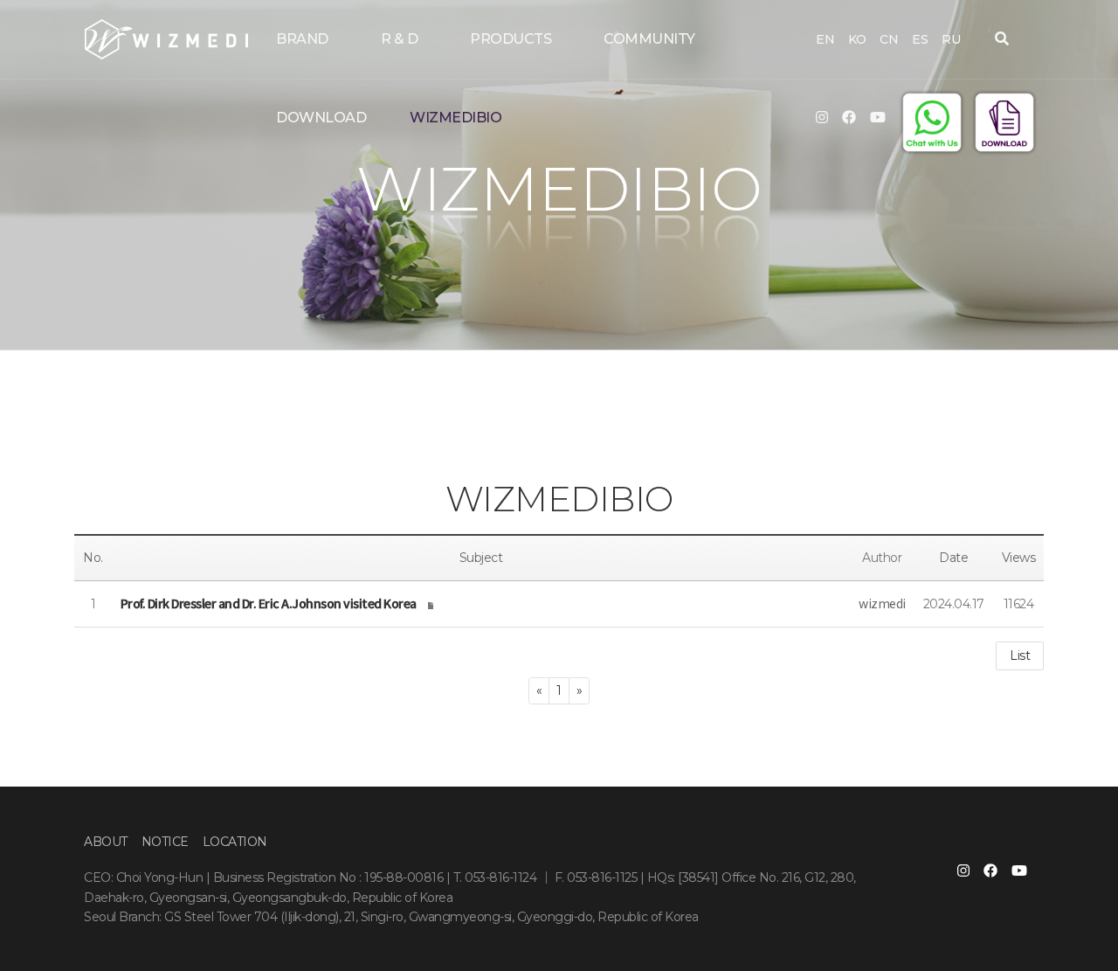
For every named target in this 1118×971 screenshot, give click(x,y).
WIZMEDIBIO (455, 117)
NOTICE (165, 842)
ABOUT (106, 842)
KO (857, 39)
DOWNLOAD (321, 117)
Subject (481, 557)
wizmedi (882, 603)
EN (825, 39)
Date (953, 557)
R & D (399, 39)
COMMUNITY (649, 39)
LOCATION (235, 842)
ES (920, 39)
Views (1019, 557)
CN (889, 39)
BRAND (302, 39)
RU (951, 39)
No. (93, 557)
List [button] (1020, 655)
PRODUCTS (510, 39)
